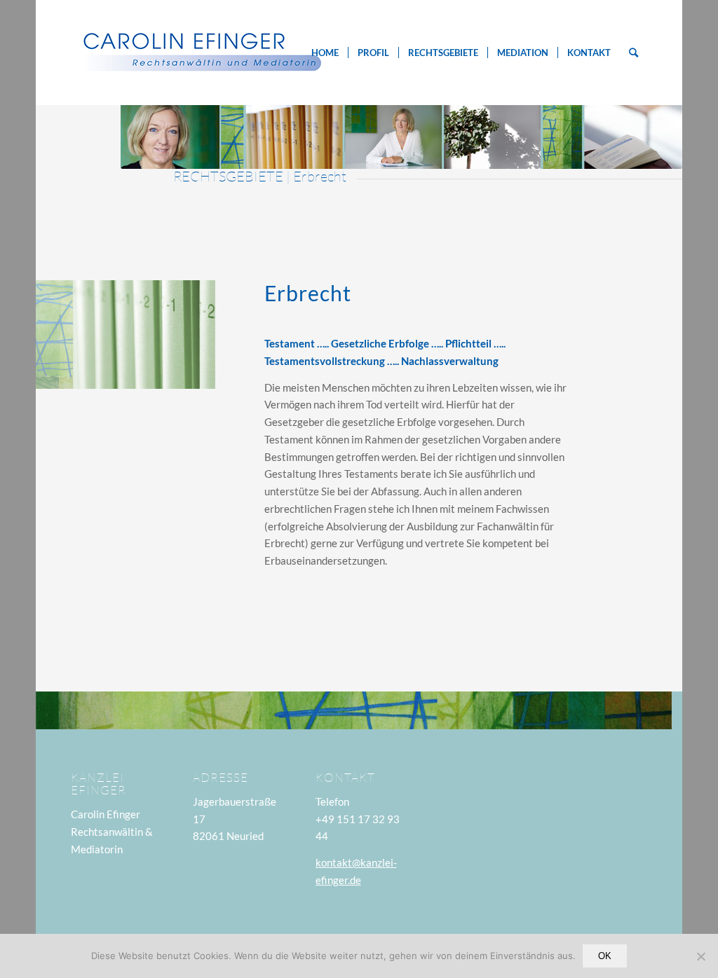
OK (604, 956)
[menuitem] (325, 52)
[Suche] (633, 52)
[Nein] (700, 956)
